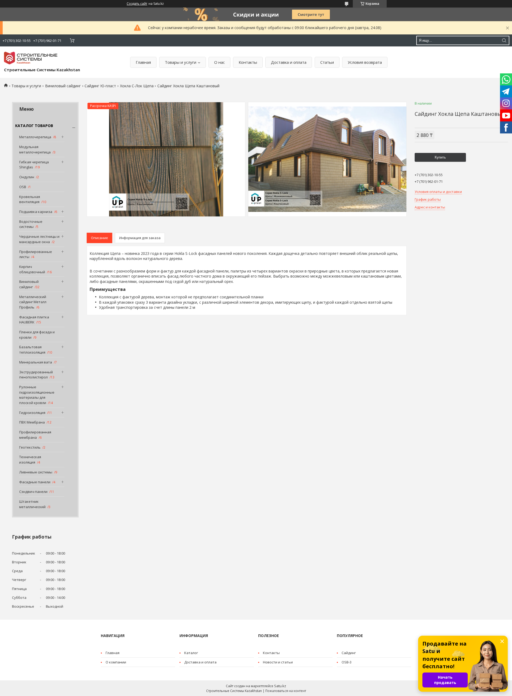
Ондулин (26, 177)
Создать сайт (137, 4)
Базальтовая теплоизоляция (32, 350)
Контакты (248, 62)
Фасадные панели (34, 482)
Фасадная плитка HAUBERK (34, 320)
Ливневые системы (35, 472)
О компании (116, 662)
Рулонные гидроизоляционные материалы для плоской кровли (36, 395)
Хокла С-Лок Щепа (137, 85)
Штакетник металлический (32, 504)
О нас (219, 62)
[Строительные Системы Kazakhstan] (30, 58)
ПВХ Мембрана (32, 422)
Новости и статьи (278, 662)
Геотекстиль (30, 447)
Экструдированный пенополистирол (36, 375)
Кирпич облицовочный (32, 269)
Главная (143, 62)
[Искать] (504, 40)
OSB (22, 186)
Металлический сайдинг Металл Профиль (32, 302)
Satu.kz (280, 685)
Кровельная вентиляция (29, 199)
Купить (440, 157)
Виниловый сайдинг (63, 85)
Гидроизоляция (32, 412)
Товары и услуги (180, 62)
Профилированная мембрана (35, 435)
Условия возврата (365, 62)
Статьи (327, 62)
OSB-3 (346, 662)
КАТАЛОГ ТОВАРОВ (34, 125)
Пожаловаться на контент (285, 691)
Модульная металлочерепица (35, 149)
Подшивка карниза (35, 211)
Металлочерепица (35, 137)
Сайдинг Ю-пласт (100, 85)
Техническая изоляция (30, 459)
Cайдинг (349, 652)
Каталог (191, 652)
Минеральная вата (35, 362)
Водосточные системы (30, 224)
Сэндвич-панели (33, 491)
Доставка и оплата (288, 62)
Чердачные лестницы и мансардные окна (39, 239)
